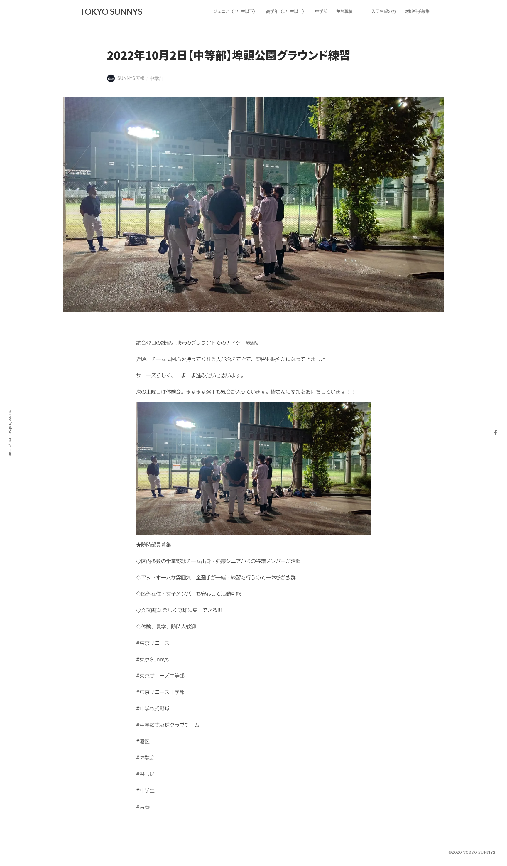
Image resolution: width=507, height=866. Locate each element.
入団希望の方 (383, 12)
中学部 (157, 78)
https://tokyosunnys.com (10, 433)
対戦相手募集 (417, 12)
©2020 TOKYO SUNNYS (471, 852)
